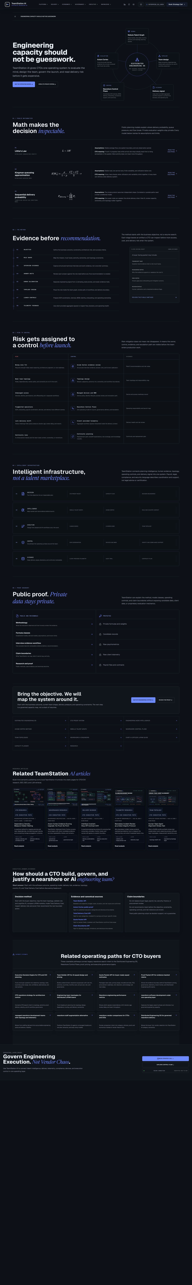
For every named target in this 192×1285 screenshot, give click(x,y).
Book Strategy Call (176, 4)
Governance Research (58, 810)
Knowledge (105, 4)
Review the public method (142, 297)
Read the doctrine (171, 151)
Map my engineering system (142, 700)
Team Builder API (79, 901)
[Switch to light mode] (141, 4)
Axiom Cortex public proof (83, 907)
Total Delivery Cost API (82, 913)
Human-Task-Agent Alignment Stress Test (156, 825)
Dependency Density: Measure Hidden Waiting (23, 825)
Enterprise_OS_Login (156, 4)
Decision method (23, 896)
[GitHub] (129, 4)
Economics (66, 4)
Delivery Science (89, 810)
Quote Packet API (80, 920)
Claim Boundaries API (81, 926)
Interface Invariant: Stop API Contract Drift (90, 825)
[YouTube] (133, 4)
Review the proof (165, 700)
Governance (79, 4)
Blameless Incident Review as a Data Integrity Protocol (125, 825)
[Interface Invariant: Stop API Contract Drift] (96, 797)
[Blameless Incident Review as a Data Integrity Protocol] (130, 797)
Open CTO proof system (46, 84)
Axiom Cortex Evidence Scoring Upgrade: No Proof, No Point (60, 825)
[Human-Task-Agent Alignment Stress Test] (163, 797)
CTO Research (21, 810)
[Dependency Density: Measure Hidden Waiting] (29, 797)
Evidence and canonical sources (87, 896)
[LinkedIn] (124, 4)
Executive (92, 4)
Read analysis (19, 846)
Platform (42, 4)
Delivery (54, 4)
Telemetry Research (124, 810)
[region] (96, 399)
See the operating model (23, 84)
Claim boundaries (135, 896)
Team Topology (155, 810)
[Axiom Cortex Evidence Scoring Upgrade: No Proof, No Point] (63, 797)
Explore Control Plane (165, 1065)
